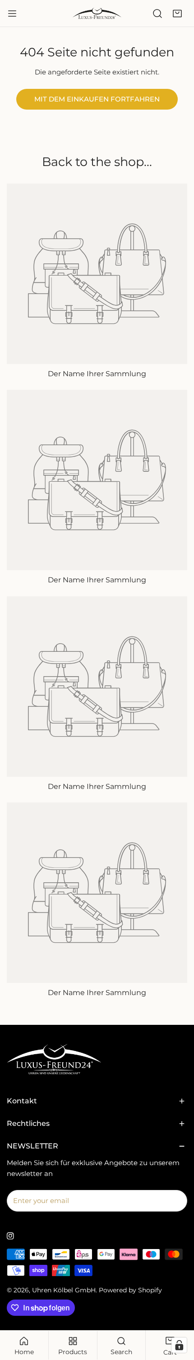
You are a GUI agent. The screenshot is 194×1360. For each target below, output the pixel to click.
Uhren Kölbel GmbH (64, 1290)
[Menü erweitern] (12, 13)
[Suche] (157, 13)
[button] (177, 13)
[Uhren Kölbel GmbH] (97, 13)
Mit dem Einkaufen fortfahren (97, 99)
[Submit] (175, 1200)
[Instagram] (10, 1236)
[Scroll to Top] (178, 1312)
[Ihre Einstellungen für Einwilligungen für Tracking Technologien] (179, 1345)
